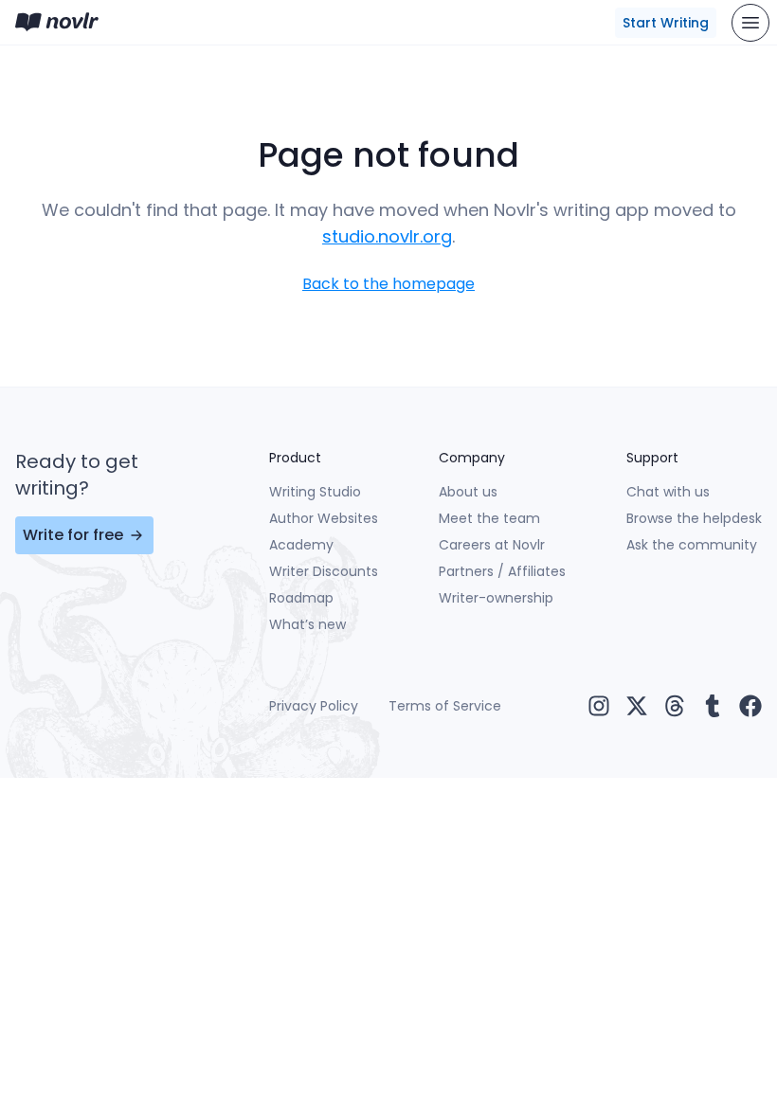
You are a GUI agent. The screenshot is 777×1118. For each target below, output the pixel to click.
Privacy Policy (313, 705)
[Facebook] (750, 705)
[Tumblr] (712, 705)
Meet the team (489, 518)
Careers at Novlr (492, 544)
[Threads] (674, 705)
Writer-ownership (496, 597)
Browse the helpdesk (694, 518)
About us (468, 491)
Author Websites (323, 518)
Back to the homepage (388, 284)
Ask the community (691, 544)
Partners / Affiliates (502, 571)
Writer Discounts (323, 571)
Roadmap (301, 597)
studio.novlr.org (387, 236)
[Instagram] (598, 705)
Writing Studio (315, 491)
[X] (636, 705)
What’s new (307, 624)
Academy (301, 544)
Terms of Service (444, 705)
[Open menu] (750, 23)
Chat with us (668, 491)
